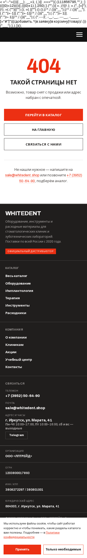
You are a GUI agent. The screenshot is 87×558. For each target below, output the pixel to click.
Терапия (12, 298)
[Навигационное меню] (79, 34)
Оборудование (18, 283)
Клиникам (14, 345)
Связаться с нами (44, 144)
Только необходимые (63, 549)
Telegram (16, 435)
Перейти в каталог (43, 115)
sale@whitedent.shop (22, 175)
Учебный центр (18, 359)
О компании (16, 337)
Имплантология (19, 291)
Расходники (15, 313)
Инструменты (17, 305)
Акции (11, 352)
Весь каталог (16, 276)
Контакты (13, 367)
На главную (43, 130)
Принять (22, 549)
